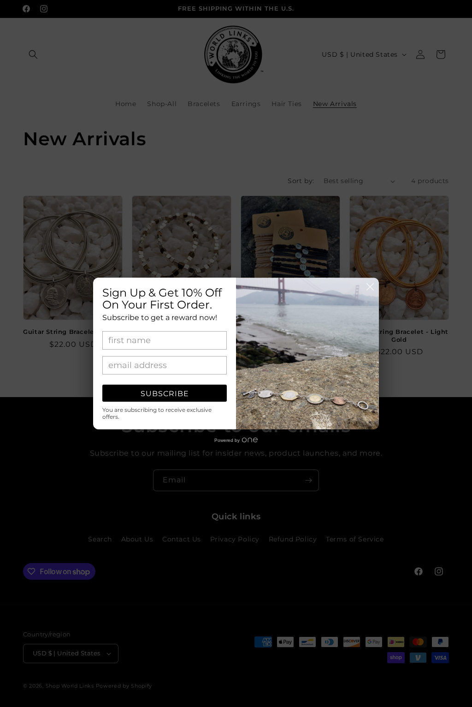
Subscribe (165, 393)
